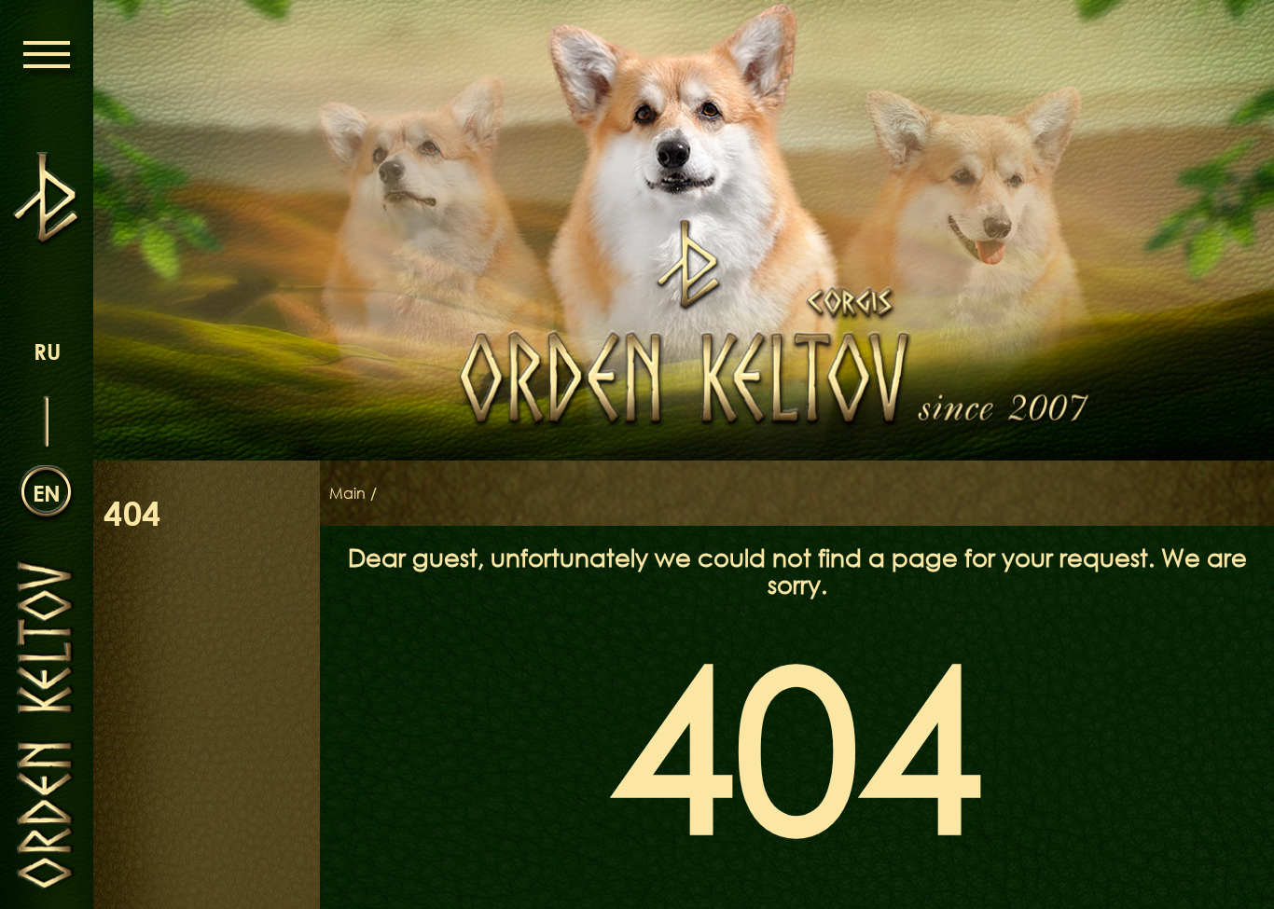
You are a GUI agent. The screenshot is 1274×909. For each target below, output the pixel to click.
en (47, 492)
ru (47, 351)
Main (347, 493)
